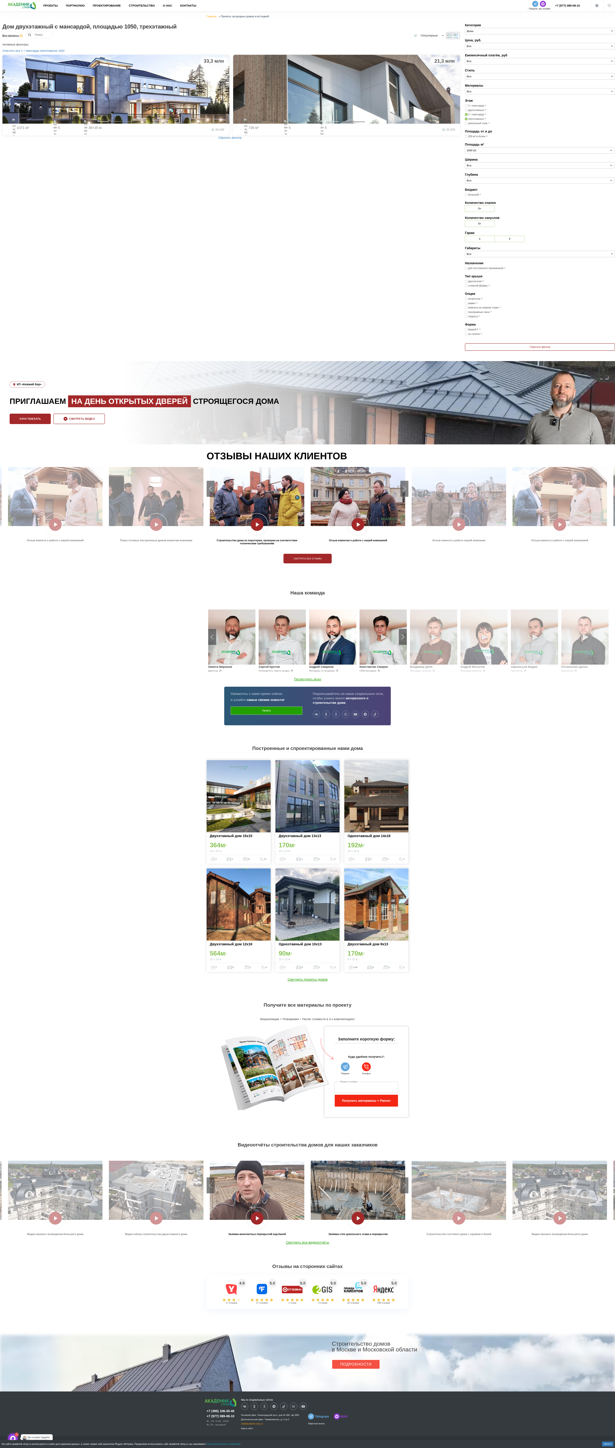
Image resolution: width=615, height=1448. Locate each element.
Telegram (322, 1416)
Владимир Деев (421, 666)
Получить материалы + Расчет (366, 1100)
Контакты (188, 5)
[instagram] (345, 714)
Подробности (356, 1364)
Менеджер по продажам (322, 670)
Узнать (266, 710)
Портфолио (75, 5)
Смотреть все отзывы (308, 558)
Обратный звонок (316, 1423)
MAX (344, 1416)
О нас (167, 5)
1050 (61, 50)
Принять (608, 1444)
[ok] (326, 714)
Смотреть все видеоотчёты (307, 1242)
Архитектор (517, 670)
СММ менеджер (368, 670)
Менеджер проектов (421, 670)
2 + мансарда (30, 50)
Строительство (142, 5)
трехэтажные (48, 50)
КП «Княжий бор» (29, 384)
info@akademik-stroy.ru (252, 1424)
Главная (212, 16)
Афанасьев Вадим (524, 666)
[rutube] (293, 1406)
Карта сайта (247, 1428)
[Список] (449, 35)
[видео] (55, 524)
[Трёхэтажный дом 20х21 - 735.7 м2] (346, 89)
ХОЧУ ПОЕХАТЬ (30, 418)
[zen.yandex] (336, 714)
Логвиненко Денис (574, 666)
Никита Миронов (220, 666)
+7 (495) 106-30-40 (220, 1411)
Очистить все (11, 50)
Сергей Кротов (269, 666)
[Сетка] (456, 35)
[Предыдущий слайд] (211, 489)
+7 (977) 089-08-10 (567, 5)
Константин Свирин (374, 666)
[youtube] (355, 714)
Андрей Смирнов (321, 666)
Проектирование (107, 5)
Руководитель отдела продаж (274, 670)
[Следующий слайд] (404, 489)
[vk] (316, 714)
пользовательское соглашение (223, 1444)
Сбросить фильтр (230, 137)
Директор (213, 670)
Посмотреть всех (307, 679)
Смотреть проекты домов (308, 979)
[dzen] (264, 1406)
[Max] (23, 1438)
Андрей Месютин (472, 666)
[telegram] (365, 714)
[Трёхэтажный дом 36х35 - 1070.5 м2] (115, 89)
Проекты (50, 5)
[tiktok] (375, 714)
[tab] (103, 121)
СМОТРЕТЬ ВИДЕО (82, 418)
